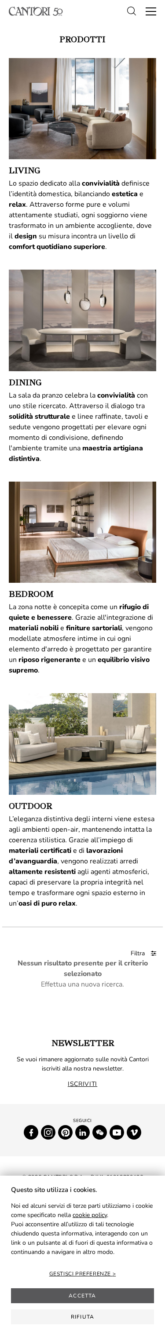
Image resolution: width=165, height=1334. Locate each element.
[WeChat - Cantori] (99, 1132)
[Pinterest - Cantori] (65, 1132)
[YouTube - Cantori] (117, 1132)
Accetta (82, 1295)
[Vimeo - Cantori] (134, 1132)
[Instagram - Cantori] (48, 1132)
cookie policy (90, 1215)
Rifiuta (82, 1316)
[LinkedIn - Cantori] (82, 1132)
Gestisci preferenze (81, 1273)
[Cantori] (36, 11)
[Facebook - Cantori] (31, 1132)
